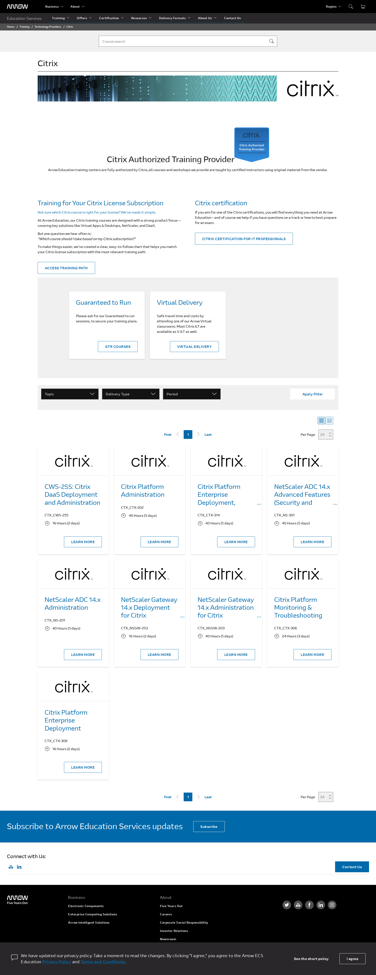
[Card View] (321, 420)
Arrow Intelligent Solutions (89, 922)
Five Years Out (171, 906)
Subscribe (209, 826)
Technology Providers (48, 26)
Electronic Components (86, 906)
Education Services (24, 18)
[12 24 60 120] (327, 434)
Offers (82, 18)
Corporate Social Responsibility (184, 922)
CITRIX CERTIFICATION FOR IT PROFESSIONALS (244, 238)
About (75, 6)
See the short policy (311, 958)
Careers (166, 914)
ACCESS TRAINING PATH (66, 268)
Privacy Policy (56, 961)
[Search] (271, 41)
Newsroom (168, 939)
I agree (353, 958)
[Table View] (329, 420)
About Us (205, 18)
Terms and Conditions (103, 961)
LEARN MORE (83, 541)
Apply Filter (312, 394)
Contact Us (232, 18)
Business (52, 6)
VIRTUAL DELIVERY (194, 346)
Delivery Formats (172, 18)
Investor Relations (174, 931)
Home (10, 26)
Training (58, 18)
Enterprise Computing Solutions (92, 914)
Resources (139, 18)
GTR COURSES (118, 346)
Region (331, 6)
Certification (109, 18)
